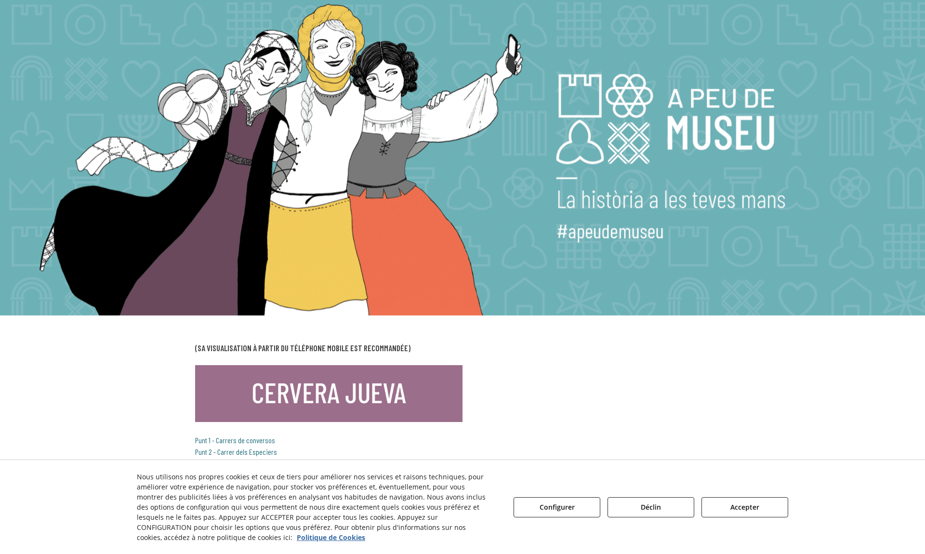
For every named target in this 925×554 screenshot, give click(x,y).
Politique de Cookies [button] (331, 537)
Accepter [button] (744, 507)
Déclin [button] (651, 507)
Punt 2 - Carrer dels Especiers (236, 451)
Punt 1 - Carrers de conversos (235, 440)
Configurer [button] (557, 507)
